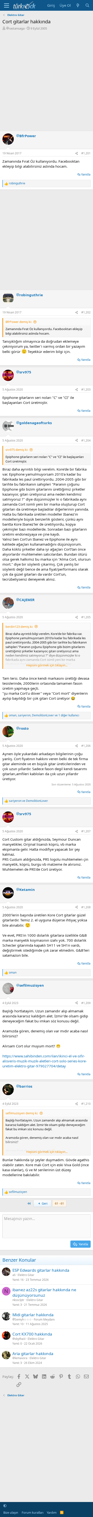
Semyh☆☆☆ (23, 1319)
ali (14, 1275)
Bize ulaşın (10, 1512)
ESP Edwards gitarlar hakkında (40, 1270)
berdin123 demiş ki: (19, 626)
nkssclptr (18, 1300)
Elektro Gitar (26, 1275)
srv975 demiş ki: (16, 449)
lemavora (21, 1358)
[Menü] (6, 5)
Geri (44, 1203)
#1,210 (86, 1104)
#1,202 (86, 312)
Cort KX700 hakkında (32, 1334)
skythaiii (20, 1339)
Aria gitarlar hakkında (32, 1353)
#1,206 (86, 746)
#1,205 (86, 617)
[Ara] (87, 5)
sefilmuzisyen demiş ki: (21, 1113)
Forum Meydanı (44, 1319)
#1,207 (86, 831)
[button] (4, 1505)
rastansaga (17, 28)
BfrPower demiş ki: (18, 322)
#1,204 (86, 440)
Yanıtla (85, 174)
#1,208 (86, 907)
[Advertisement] (46, 79)
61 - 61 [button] (59, 1203)
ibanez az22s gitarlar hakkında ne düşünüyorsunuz (44, 1292)
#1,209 (86, 1003)
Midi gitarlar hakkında (33, 1314)
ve (28, 801)
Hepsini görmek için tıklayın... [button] (46, 665)
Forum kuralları (32, 1512)
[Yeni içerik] (78, 5)
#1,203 (86, 389)
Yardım (52, 1512)
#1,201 (86, 153)
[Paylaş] (76, 153)
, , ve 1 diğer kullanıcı (44, 715)
